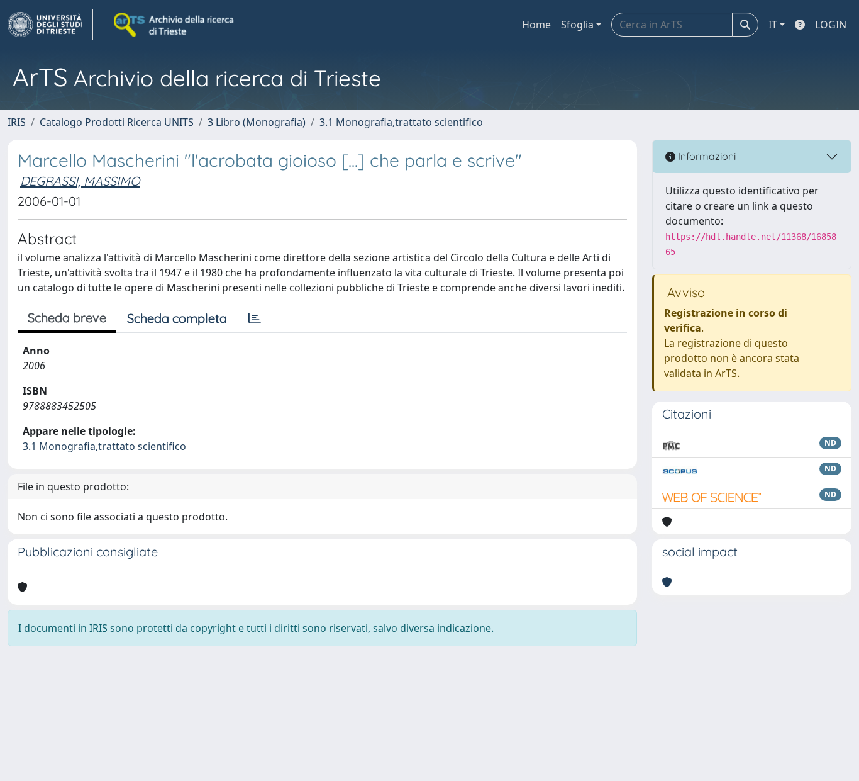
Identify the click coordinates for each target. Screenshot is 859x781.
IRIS (17, 122)
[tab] (255, 318)
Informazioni (705, 156)
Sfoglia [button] (577, 24)
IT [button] (772, 24)
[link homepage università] (175, 24)
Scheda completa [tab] (177, 318)
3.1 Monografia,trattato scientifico (401, 122)
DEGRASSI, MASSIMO (80, 181)
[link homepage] (50, 24)
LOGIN (830, 24)
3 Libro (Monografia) (257, 122)
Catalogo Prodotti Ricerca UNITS (117, 122)
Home (536, 24)
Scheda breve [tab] (67, 317)
